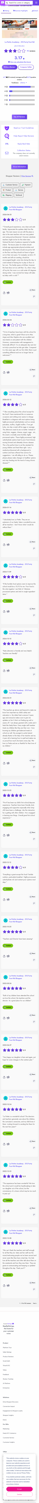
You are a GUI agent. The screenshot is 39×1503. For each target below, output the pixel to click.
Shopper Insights (8, 1415)
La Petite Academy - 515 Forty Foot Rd (19, 42)
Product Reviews (8, 1356)
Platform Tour (7, 1347)
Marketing (6, 1429)
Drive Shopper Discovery (10, 1402)
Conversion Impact (9, 1406)
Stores (3, 6)
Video (5, 1370)
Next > (35, 1303)
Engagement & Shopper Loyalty (13, 1411)
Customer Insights (9, 1442)
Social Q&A (6, 1361)
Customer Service (8, 1437)
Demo (5, 1420)
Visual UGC (6, 1365)
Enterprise (6, 1388)
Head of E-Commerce (9, 1433)
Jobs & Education (19, 46)
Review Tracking (8, 1379)
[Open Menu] (36, 2)
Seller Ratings (7, 1352)
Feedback (6, 1374)
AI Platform (6, 1383)
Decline (19, 1494)
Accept (19, 1489)
